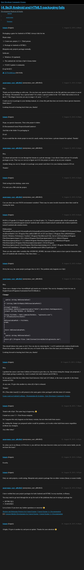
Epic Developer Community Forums (13, 2)
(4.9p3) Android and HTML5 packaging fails (33, 7)
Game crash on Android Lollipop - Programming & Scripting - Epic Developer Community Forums (36, 396)
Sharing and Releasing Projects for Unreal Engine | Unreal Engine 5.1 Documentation (32, 511)
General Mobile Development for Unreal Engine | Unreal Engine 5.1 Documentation (34, 514)
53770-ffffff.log (10, 73)
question (9, 13)
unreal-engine (9, 17)
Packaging (9, 21)
